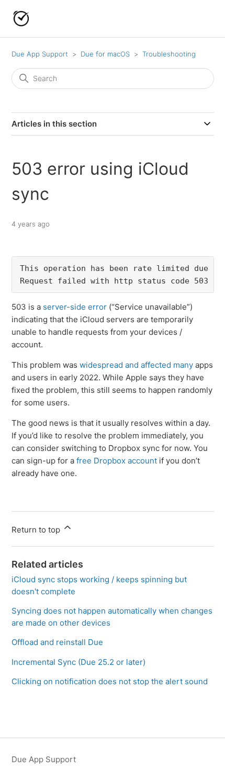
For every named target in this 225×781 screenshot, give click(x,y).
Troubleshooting (169, 54)
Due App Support (40, 54)
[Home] (21, 18)
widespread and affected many (136, 365)
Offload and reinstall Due (57, 642)
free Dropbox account (116, 461)
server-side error (75, 307)
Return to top (37, 530)
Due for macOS (105, 54)
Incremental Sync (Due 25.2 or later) (78, 662)
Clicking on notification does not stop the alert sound (110, 681)
